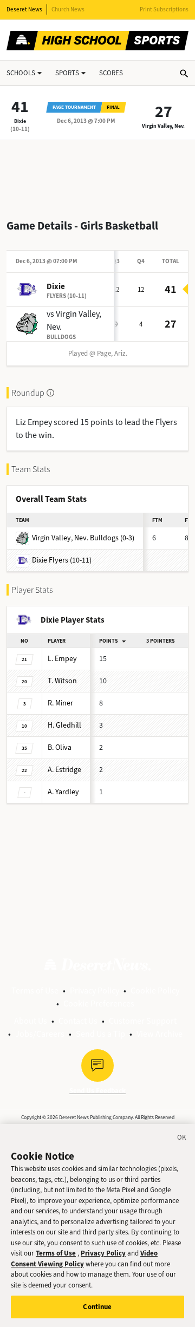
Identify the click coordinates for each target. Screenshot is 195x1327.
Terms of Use (34, 990)
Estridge (64, 769)
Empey (62, 658)
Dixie (20, 121)
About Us (30, 1021)
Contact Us (78, 1021)
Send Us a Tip (100, 1034)
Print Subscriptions (164, 9)
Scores (111, 72)
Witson (62, 681)
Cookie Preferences (98, 1003)
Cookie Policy (155, 990)
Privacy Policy (94, 990)
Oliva (60, 747)
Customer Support (143, 1021)
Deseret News (24, 9)
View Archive (159, 1034)
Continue (97, 1306)
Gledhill (64, 725)
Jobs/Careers (39, 1034)
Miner (60, 703)
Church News (67, 9)
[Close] (182, 1139)
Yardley (63, 792)
